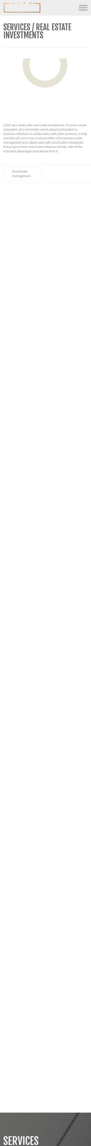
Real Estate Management (21, 173)
